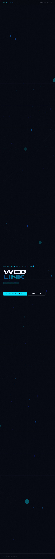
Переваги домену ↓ (36, 293)
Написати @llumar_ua (16, 293)
